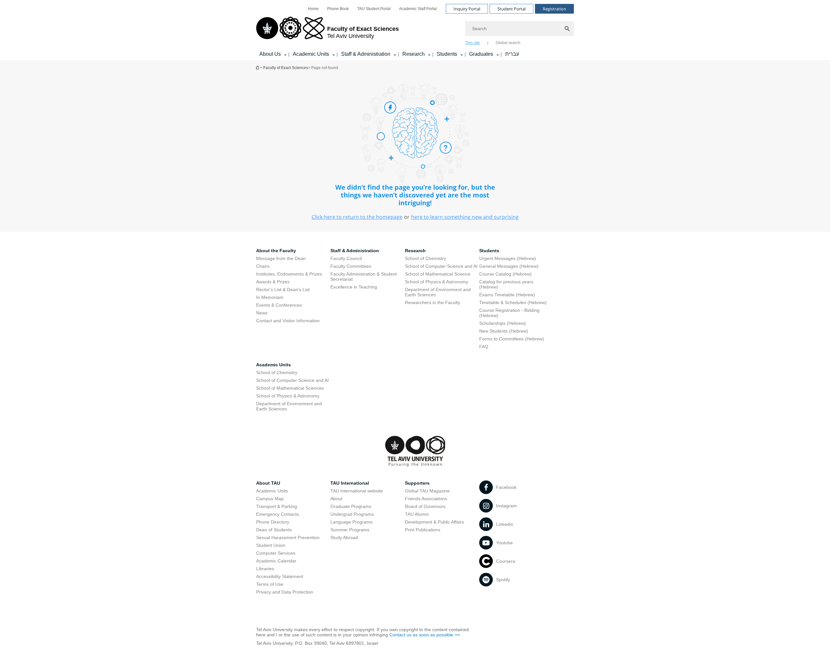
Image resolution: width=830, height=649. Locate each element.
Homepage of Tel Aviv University (258, 67)
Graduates (481, 54)
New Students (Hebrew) (503, 331)
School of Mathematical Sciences (290, 388)
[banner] (415, 30)
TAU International (349, 483)
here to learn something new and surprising (465, 216)
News (261, 312)
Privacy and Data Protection (284, 592)
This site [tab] (472, 43)
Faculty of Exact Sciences (285, 67)
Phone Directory (272, 522)
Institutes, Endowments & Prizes (289, 274)
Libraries (265, 568)
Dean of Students (274, 529)
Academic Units (311, 54)
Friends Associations (426, 498)
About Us (270, 54)
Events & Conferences (279, 305)
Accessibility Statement (279, 576)
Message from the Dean (281, 258)
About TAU (268, 483)
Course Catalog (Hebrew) (505, 274)
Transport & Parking (276, 506)
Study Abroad (344, 537)
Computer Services (275, 553)
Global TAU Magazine (427, 490)
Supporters (417, 483)
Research (413, 54)
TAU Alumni (417, 514)
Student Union (270, 545)
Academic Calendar (276, 560)
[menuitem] (313, 8)
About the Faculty (276, 250)
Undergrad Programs (352, 514)
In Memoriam (269, 297)
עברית (512, 54)
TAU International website (356, 490)
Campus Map (270, 498)
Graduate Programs (350, 506)
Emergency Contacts (277, 514)
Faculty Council (346, 258)
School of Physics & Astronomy (436, 281)
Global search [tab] (508, 43)
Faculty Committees (350, 266)
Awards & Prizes (273, 281)
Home (313, 8)
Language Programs (351, 522)
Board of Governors (425, 506)
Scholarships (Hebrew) (502, 323)
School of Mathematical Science (437, 274)
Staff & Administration (365, 54)
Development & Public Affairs (434, 522)
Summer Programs (349, 529)
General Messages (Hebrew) (509, 266)
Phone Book (338, 8)
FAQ (483, 346)
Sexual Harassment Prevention (288, 537)
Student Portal (511, 9)
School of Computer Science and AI (441, 266)
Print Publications (422, 529)
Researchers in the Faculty (432, 302)
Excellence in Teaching (353, 286)
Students (447, 54)
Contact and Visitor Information (288, 320)
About (336, 498)
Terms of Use (269, 584)
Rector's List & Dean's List (283, 289)
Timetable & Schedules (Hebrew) (513, 302)
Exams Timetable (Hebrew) (507, 294)
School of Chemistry (425, 258)
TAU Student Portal (374, 8)
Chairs (262, 266)
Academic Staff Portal (418, 8)
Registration (554, 9)
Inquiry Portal (467, 9)
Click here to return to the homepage (357, 216)
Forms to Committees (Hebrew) (511, 338)
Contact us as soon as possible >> (424, 634)
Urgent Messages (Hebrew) (507, 258)
